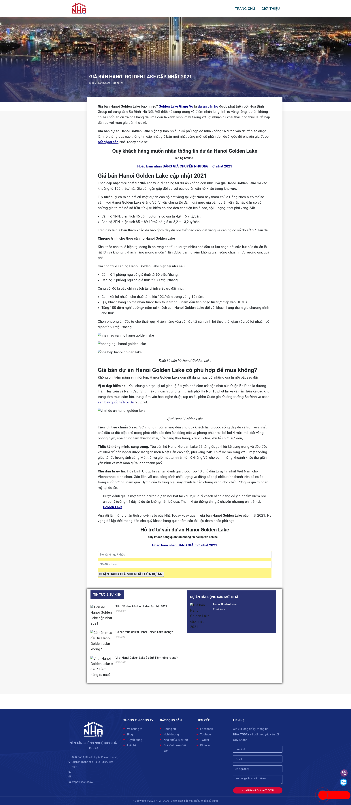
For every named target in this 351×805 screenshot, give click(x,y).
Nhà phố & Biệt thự (176, 740)
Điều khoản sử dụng (206, 800)
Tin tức (120, 83)
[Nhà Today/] (79, 8)
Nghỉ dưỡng (171, 734)
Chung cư (170, 729)
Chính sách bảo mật (182, 800)
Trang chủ (245, 8)
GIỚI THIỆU (270, 8)
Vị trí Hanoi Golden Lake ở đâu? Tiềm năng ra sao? (147, 657)
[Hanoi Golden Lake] (200, 616)
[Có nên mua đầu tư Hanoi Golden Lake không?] (101, 641)
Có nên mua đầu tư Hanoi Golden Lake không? (144, 632)
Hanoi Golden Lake (225, 604)
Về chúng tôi (135, 729)
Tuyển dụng (134, 740)
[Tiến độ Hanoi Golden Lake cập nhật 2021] (101, 616)
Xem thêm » (219, 609)
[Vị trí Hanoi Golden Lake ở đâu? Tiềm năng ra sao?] (101, 667)
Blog (130, 734)
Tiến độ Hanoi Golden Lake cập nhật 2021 (141, 606)
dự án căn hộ (208, 106)
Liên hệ (131, 745)
